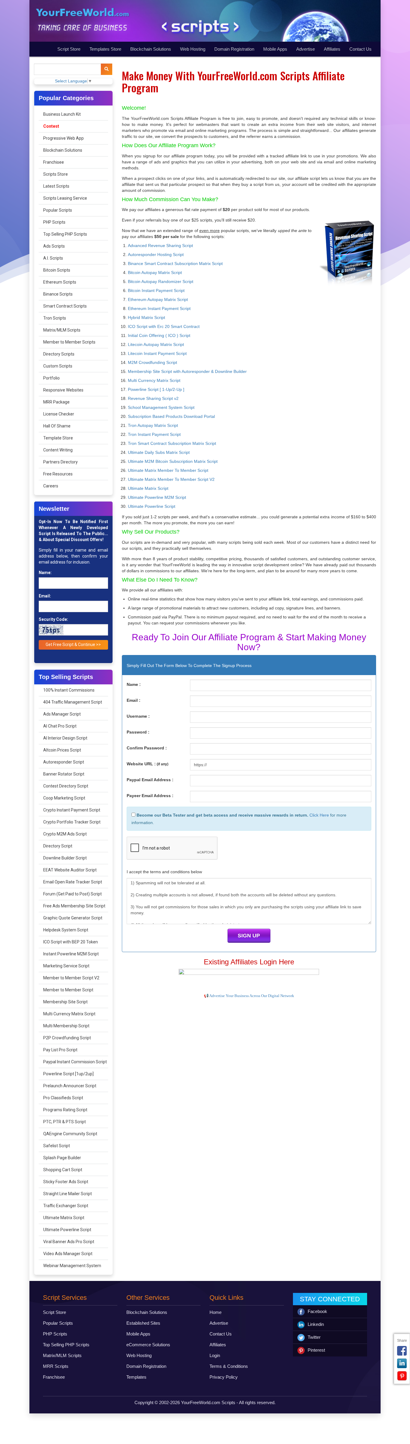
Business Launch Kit (62, 114)
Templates (136, 1377)
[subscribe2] (106, 69)
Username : (138, 716)
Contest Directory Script (65, 786)
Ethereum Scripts (59, 282)
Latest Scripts (56, 186)
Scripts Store (55, 174)
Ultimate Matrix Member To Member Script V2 (171, 479)
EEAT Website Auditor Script (70, 870)
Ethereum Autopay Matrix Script (158, 299)
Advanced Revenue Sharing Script (160, 245)
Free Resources (58, 474)
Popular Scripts (57, 210)
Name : (134, 684)
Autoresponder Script (63, 762)
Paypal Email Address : (150, 779)
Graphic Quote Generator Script (72, 918)
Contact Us (360, 49)
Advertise (305, 49)
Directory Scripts (58, 354)
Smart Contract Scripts (65, 306)
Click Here (319, 815)
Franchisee (53, 162)
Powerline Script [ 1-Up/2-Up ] (156, 389)
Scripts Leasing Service (65, 198)
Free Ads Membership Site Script (74, 906)
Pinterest (316, 1350)
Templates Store (105, 49)
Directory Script (57, 846)
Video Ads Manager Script (67, 1253)
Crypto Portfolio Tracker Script (72, 822)
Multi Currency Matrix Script (69, 1013)
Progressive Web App (63, 138)
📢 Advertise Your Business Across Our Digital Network (249, 995)
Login (215, 1355)
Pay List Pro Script (60, 1049)
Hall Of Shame (57, 426)
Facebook (317, 1311)
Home (216, 1312)
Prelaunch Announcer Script (69, 1085)
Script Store (68, 49)
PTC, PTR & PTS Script (64, 1121)
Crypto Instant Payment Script (71, 810)
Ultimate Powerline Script (67, 1229)
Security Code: (53, 619)
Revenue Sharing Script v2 (153, 398)
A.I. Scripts (53, 258)
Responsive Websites (63, 390)
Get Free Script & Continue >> (73, 644)
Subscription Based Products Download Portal (171, 416)
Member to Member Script (68, 989)
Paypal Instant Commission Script (75, 1061)
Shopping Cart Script (62, 1169)
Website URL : (147, 763)
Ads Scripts (54, 246)
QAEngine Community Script (70, 1133)
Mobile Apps (275, 49)
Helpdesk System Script (65, 929)
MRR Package (56, 402)
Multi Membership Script (66, 1025)
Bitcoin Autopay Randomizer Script (160, 281)
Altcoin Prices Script (62, 750)
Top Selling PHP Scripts (65, 234)
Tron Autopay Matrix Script (153, 425)
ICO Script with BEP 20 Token (70, 941)
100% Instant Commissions (69, 690)
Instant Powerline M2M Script (71, 953)
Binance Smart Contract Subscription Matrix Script (175, 263)
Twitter (314, 1337)
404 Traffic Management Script (72, 702)
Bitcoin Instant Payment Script (156, 290)
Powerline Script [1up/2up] (68, 1073)
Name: (45, 572)
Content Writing (58, 450)
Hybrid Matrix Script (146, 317)
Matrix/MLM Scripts (61, 330)
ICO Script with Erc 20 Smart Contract (164, 326)
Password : (138, 732)
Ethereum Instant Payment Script (159, 308)
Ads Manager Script (62, 714)
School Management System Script (161, 407)
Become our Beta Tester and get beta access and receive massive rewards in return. (221, 815)
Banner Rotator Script (63, 774)
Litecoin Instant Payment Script (157, 353)
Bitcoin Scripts (56, 270)
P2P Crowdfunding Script (67, 1037)
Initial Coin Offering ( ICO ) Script (159, 335)
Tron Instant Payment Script (154, 434)
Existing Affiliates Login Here (249, 962)
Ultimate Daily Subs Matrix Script (159, 452)
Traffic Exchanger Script (65, 1205)
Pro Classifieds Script (63, 1097)
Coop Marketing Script (64, 798)
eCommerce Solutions (148, 1344)
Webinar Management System (72, 1265)
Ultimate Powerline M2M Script (157, 497)
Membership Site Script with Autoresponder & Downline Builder (187, 371)
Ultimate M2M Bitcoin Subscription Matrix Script (173, 461)
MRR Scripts (55, 1366)
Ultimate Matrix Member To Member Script (168, 470)
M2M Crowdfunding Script (152, 362)
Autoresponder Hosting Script (156, 254)
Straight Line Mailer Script (67, 1193)
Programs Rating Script (65, 1109)
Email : (133, 700)
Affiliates (332, 49)
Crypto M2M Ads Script (65, 834)
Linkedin (316, 1324)
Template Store (58, 438)
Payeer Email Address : (150, 795)
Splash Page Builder (62, 1157)
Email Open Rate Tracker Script (72, 882)
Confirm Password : (147, 748)
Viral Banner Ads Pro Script (68, 1241)
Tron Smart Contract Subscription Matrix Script (172, 443)
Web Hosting (192, 49)
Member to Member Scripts (69, 342)
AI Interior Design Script (65, 738)
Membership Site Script (65, 1001)
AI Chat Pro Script (60, 726)
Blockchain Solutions (150, 49)
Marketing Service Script (66, 965)
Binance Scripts (58, 294)
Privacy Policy (224, 1377)
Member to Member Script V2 (71, 977)
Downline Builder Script (65, 858)
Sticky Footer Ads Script (65, 1181)
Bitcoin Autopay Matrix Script (155, 272)
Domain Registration (234, 49)
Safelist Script (56, 1145)
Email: (45, 596)
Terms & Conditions (229, 1366)
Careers (50, 486)
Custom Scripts (57, 366)
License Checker (58, 414)
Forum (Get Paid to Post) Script (72, 894)
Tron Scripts (54, 318)
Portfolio (51, 378)
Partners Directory (60, 462)
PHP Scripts (54, 222)
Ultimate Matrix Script (63, 1217)
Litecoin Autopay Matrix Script (156, 344)
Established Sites (143, 1323)
